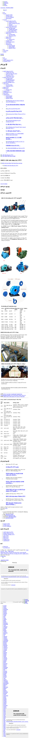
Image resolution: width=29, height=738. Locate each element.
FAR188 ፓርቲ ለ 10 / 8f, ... (13, 145)
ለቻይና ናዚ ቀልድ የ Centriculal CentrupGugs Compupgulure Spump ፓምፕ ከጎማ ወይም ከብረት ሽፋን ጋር (13, 394)
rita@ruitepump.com (10, 515)
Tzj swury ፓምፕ (7, 61)
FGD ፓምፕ (8, 38)
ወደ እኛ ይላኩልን (4, 183)
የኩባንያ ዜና (5, 546)
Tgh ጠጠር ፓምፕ (12, 35)
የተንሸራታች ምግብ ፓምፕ (14, 552)
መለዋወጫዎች (9, 44)
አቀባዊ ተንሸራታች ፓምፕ (11, 27)
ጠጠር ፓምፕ (8, 33)
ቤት (4, 12)
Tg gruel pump (12, 34)
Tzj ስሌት (11, 24)
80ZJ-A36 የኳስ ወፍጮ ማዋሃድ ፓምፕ (15, 496)
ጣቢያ (6, 551)
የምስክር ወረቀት (9, 16)
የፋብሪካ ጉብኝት (9, 14)
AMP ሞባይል (10, 551)
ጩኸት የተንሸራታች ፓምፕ (14, 23)
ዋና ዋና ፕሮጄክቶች (10, 17)
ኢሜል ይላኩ (3, 556)
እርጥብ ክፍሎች (12, 45)
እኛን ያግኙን (5, 50)
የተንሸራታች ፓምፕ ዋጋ (9, 553)
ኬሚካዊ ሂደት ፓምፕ (10, 41)
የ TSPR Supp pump (13, 29)
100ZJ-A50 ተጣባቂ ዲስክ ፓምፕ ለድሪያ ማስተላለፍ (14, 396)
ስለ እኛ (4, 13)
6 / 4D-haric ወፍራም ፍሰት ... (13, 131)
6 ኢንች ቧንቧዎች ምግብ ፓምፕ (14, 111)
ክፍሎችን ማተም (12, 48)
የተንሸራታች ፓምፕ (13, 22)
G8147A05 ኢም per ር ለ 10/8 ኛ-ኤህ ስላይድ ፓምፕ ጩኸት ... (15, 490)
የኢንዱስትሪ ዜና (6, 547)
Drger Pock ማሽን (4, 552)
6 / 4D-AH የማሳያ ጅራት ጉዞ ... (14, 124)
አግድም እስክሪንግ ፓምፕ (11, 21)
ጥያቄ (6, 508)
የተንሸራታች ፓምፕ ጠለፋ (12, 467)
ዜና (4, 49)
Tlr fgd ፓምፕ (12, 39)
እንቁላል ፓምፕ (9, 40)
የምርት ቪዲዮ (9, 18)
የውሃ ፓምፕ (8, 43)
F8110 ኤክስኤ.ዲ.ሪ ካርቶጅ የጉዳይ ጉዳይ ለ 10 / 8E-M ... (14, 474)
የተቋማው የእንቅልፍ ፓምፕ (11, 32)
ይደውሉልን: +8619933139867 (7, 7)
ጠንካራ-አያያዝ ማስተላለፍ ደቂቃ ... (14, 118)
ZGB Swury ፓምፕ (13, 25)
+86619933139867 (9, 514)
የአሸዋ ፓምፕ (25, 553)
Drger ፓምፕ (8, 37)
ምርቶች (5, 19)
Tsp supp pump (12, 28)
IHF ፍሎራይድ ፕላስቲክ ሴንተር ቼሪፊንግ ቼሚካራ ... (13, 503)
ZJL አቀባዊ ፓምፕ (12, 30)
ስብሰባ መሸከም (12, 46)
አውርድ (4, 51)
